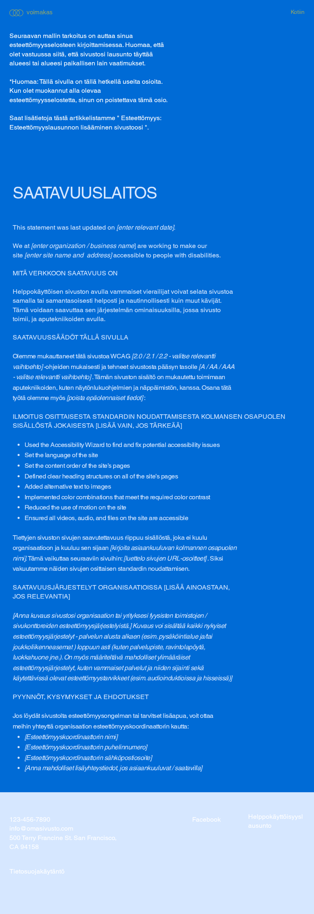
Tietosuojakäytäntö (37, 871)
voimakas (40, 12)
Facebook (206, 819)
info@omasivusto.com (41, 828)
